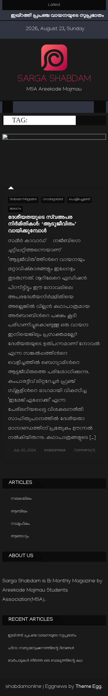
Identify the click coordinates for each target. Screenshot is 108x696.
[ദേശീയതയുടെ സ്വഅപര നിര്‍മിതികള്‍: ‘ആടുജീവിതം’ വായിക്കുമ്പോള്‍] (54, 161)
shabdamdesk (55, 451)
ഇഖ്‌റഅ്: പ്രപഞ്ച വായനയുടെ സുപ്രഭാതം (57, 16)
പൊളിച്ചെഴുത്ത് (79, 200)
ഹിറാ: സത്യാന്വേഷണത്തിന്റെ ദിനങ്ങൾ (41, 648)
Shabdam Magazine (23, 200)
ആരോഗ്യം (20, 536)
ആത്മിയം (19, 511)
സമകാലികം (21, 499)
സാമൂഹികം (20, 524)
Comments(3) (84, 451)
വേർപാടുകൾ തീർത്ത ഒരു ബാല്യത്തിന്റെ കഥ (45, 661)
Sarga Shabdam (54, 80)
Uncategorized (53, 200)
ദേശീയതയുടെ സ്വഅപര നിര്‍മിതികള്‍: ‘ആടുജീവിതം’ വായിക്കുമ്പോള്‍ (42, 223)
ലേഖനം (15, 209)
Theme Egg (88, 687)
